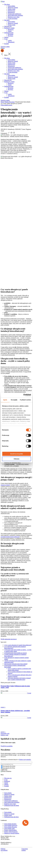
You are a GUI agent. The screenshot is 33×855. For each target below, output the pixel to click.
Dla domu (7, 4)
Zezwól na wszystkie (16, 454)
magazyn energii (5, 485)
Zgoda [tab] (5, 400)
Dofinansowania (8, 32)
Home (2, 102)
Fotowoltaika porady (6, 105)
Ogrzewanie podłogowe (14, 14)
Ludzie (10, 40)
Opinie (10, 31)
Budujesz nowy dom (13, 17)
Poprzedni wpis (5, 733)
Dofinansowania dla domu (11, 805)
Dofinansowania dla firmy (11, 817)
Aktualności (11, 42)
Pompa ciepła (11, 9)
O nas (5, 39)
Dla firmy (7, 20)
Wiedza (6, 37)
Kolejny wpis (4, 735)
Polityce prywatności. (25, 759)
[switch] (28, 435)
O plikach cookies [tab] (25, 400)
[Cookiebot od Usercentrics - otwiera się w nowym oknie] (23, 395)
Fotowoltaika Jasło (9, 828)
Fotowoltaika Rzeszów (10, 827)
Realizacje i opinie (9, 28)
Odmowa (16, 459)
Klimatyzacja (11, 10)
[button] (25, 823)
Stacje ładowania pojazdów (15, 15)
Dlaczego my (8, 26)
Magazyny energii (13, 7)
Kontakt (6, 43)
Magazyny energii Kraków (11, 833)
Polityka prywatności (4, 849)
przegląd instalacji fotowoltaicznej (10, 536)
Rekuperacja (11, 12)
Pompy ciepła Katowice (11, 831)
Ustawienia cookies (24, 849)
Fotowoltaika (11, 6)
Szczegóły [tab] (14, 400)
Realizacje (10, 29)
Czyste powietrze (12, 18)
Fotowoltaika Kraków (10, 824)
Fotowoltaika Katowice (10, 825)
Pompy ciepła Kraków (10, 830)
